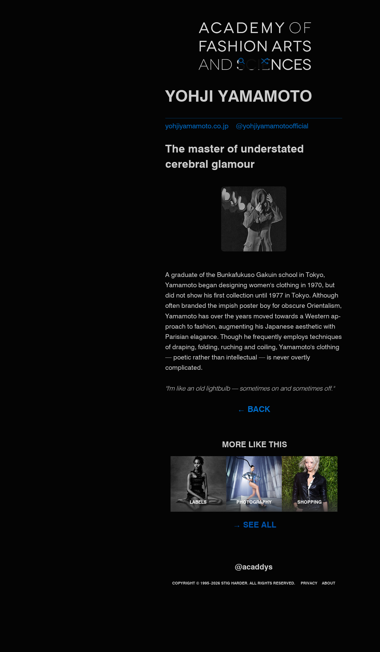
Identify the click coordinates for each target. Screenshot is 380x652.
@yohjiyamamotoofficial (272, 126)
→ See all (254, 525)
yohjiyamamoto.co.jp (197, 126)
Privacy (309, 583)
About (328, 583)
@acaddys (254, 567)
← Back (253, 410)
